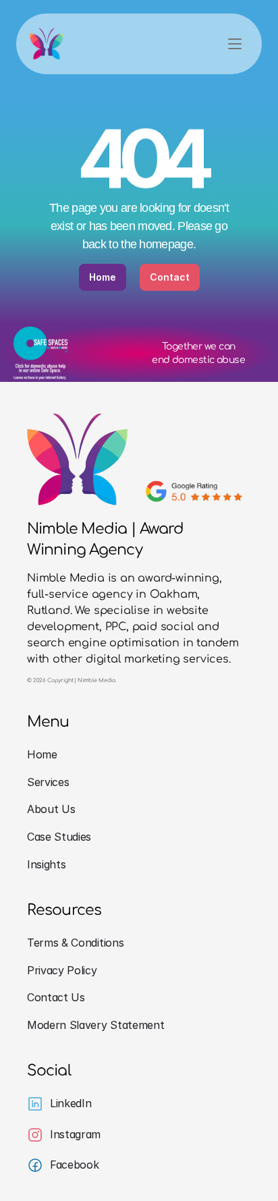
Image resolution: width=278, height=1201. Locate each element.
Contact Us (56, 997)
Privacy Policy (62, 970)
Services (48, 782)
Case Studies (59, 836)
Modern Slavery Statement (95, 1025)
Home (42, 754)
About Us (51, 809)
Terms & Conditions (75, 942)
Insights (46, 864)
